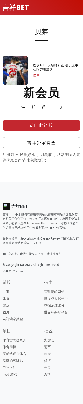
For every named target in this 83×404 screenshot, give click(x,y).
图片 (6, 312)
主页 (6, 291)
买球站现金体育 (14, 353)
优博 (47, 360)
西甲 (36, 75)
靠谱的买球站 (13, 360)
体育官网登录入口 (16, 340)
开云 (47, 367)
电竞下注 (9, 367)
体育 (6, 298)
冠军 (47, 347)
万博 (47, 374)
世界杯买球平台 (56, 298)
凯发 (47, 353)
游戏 (6, 305)
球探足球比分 (54, 305)
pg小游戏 (10, 374)
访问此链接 (42, 125)
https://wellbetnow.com (43, 223)
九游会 (49, 340)
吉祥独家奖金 (41, 143)
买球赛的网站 (54, 291)
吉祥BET (16, 7)
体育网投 (9, 347)
